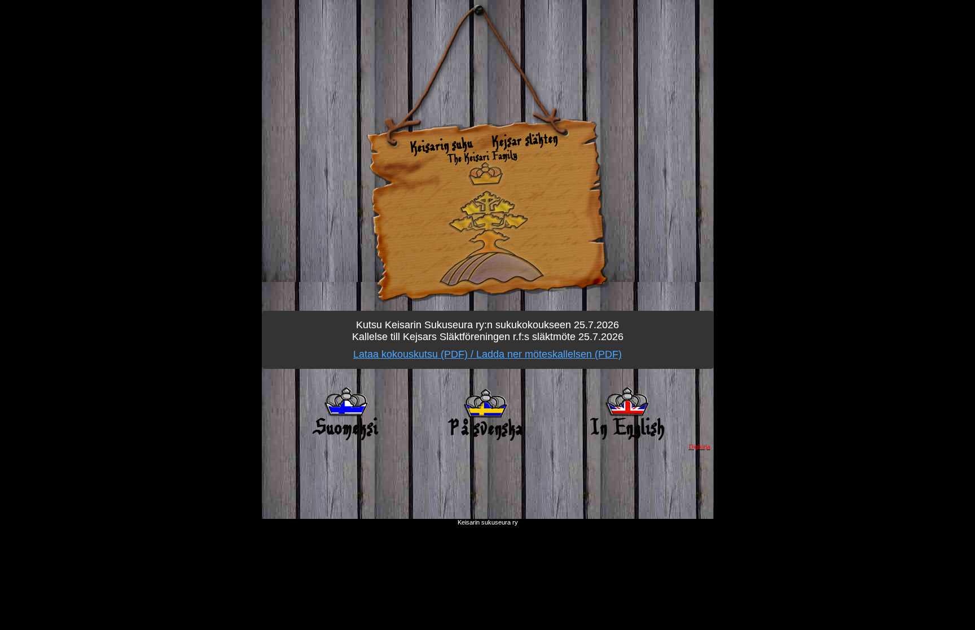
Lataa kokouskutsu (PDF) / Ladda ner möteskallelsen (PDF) (487, 354)
